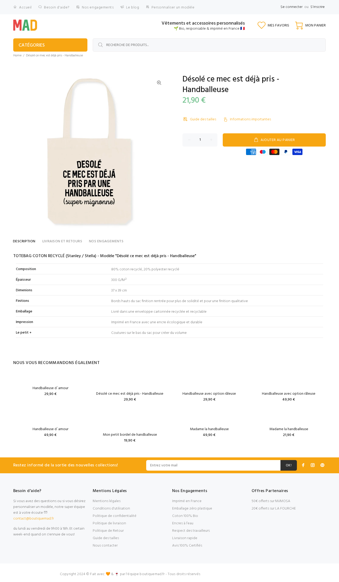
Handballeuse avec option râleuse (209, 394)
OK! (289, 465)
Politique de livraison (109, 523)
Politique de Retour (108, 531)
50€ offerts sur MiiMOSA (271, 501)
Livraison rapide (184, 538)
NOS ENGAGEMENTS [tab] (106, 241)
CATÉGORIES (32, 45)
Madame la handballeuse (209, 429)
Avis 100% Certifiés (187, 546)
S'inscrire (317, 7)
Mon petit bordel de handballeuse (130, 435)
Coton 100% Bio (185, 516)
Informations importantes (250, 119)
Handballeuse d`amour (50, 388)
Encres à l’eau (182, 523)
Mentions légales (107, 501)
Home (17, 55)
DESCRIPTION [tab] (24, 241)
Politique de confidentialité (114, 516)
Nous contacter (105, 546)
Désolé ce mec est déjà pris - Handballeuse (129, 394)
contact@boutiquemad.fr (33, 519)
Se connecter (291, 7)
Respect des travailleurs (191, 531)
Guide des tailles (203, 119)
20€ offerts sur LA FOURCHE (274, 509)
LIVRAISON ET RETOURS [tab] (62, 241)
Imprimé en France (187, 501)
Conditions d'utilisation (111, 509)
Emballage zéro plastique (192, 509)
